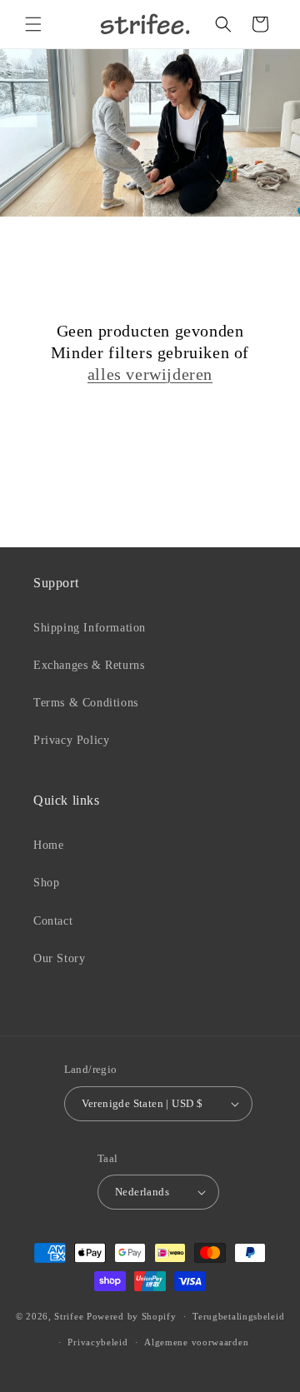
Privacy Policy (71, 740)
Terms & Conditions (85, 702)
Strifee (68, 1316)
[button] (33, 24)
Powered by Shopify (132, 1316)
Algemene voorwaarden (196, 1342)
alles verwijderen (150, 374)
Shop (46, 882)
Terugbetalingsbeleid (238, 1316)
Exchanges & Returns (88, 665)
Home (48, 845)
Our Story (59, 958)
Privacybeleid (98, 1342)
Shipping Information (89, 627)
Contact (52, 921)
